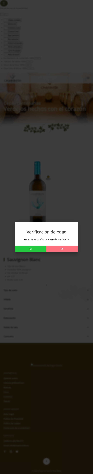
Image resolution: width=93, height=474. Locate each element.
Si (31, 249)
